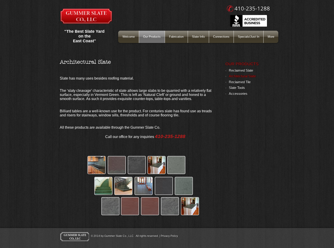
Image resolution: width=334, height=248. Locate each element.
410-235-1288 (252, 8)
